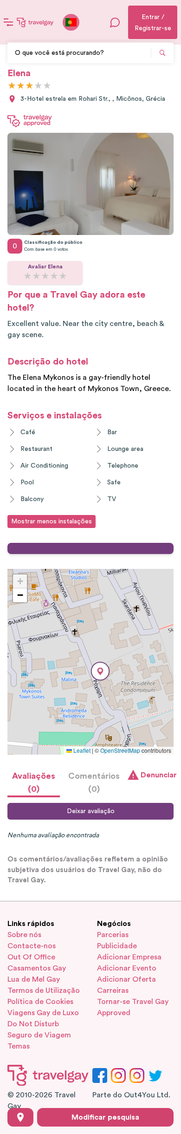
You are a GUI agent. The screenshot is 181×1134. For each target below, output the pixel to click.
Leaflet (81, 750)
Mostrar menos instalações (51, 521)
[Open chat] (115, 22)
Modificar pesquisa (105, 1117)
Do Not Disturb (33, 1024)
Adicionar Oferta (126, 979)
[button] (100, 671)
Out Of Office (31, 957)
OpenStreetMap (120, 750)
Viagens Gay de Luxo (43, 1013)
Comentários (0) (94, 782)
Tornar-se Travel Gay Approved (132, 1007)
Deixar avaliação (91, 811)
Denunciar (157, 775)
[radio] (11, 86)
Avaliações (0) (33, 782)
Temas (18, 1046)
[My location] (20, 1117)
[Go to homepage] (35, 22)
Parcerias (113, 934)
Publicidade (117, 946)
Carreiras (113, 990)
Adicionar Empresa (129, 957)
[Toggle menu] (8, 22)
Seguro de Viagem (39, 1035)
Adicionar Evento (126, 968)
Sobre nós (24, 934)
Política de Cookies (40, 1001)
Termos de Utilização (43, 990)
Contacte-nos (31, 946)
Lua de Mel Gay (33, 979)
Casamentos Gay (36, 968)
